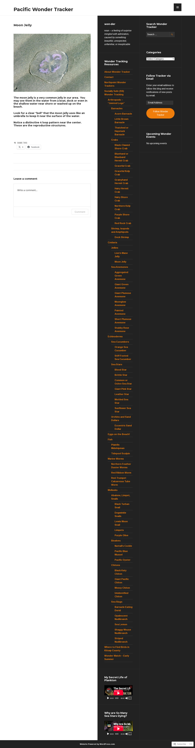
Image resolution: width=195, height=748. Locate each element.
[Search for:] (160, 34)
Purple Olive (121, 535)
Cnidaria (112, 242)
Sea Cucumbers (120, 342)
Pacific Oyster (122, 560)
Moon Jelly (120, 262)
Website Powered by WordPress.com (97, 744)
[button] (177, 7)
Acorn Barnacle (123, 114)
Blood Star (121, 370)
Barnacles (116, 108)
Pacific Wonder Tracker (43, 9)
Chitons (115, 565)
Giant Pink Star (123, 389)
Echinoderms (115, 336)
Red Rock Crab (123, 223)
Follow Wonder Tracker (160, 113)
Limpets (119, 530)
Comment (80, 211)
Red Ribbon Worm (121, 473)
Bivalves (116, 540)
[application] (118, 693)
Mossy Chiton (122, 588)
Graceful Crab (122, 166)
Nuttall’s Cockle (123, 546)
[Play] (108, 698)
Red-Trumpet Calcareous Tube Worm (120, 481)
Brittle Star (121, 375)
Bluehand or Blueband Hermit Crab (121, 157)
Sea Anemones (119, 267)
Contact (108, 77)
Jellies (114, 248)
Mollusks (112, 490)
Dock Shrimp (122, 237)
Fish (110, 439)
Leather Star (122, 394)
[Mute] (126, 698)
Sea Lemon (121, 624)
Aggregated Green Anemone (121, 275)
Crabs (114, 140)
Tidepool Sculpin (120, 453)
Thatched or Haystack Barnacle (121, 131)
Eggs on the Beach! (119, 434)
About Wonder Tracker (117, 72)
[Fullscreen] (130, 698)
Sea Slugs (116, 602)
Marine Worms (116, 459)
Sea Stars (116, 364)
